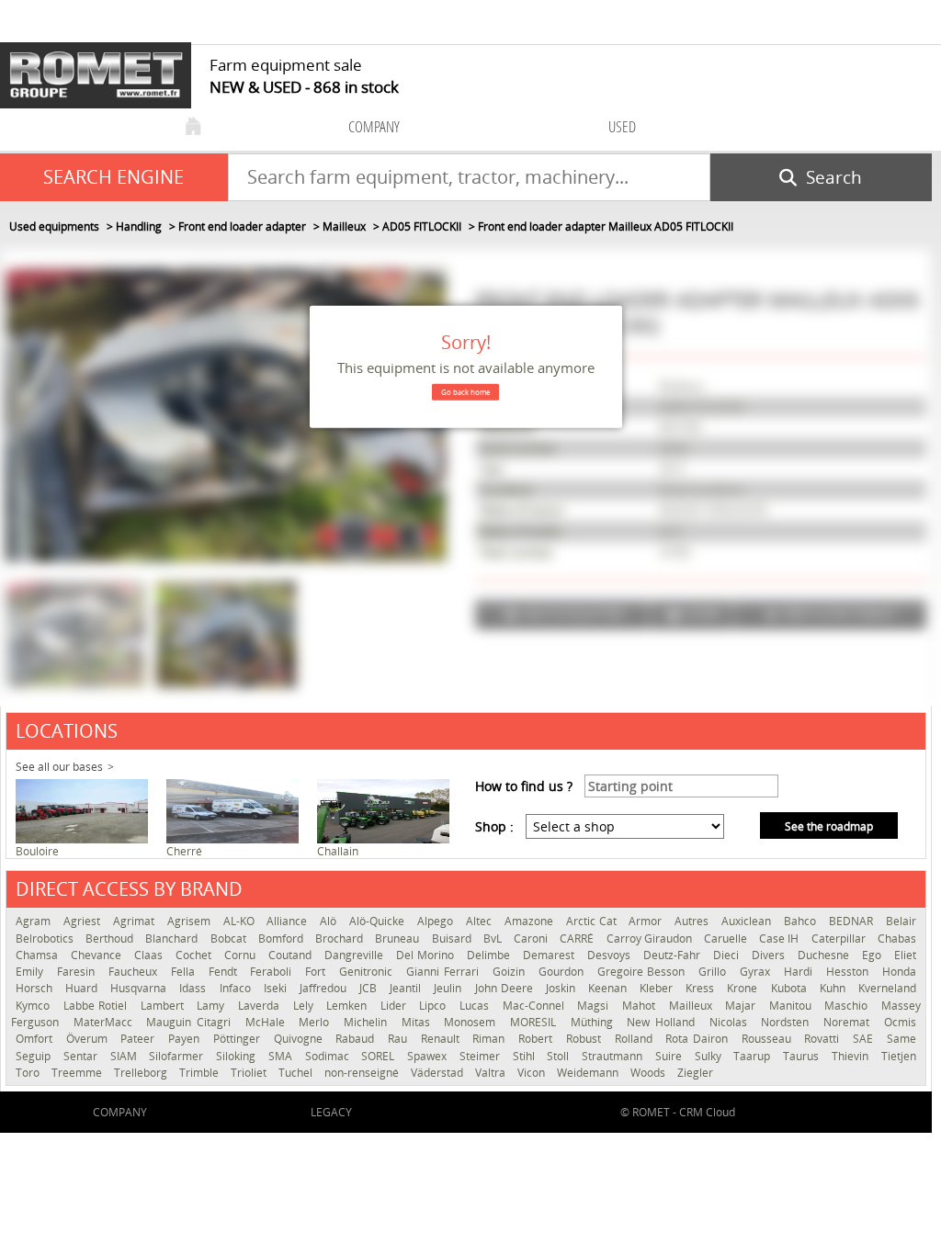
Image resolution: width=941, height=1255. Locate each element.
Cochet (195, 955)
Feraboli (273, 971)
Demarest (550, 955)
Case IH (780, 938)
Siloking (237, 1056)
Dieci (728, 955)
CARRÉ (578, 938)
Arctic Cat (593, 921)
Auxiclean (748, 921)
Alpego (437, 921)
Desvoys (610, 955)
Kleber (658, 988)
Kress (702, 988)
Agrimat (135, 921)
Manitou (792, 1005)
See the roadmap (829, 826)
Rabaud (357, 1038)
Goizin (511, 971)
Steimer (481, 1056)
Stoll (560, 1056)
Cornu (241, 955)
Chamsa (39, 955)
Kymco (35, 1005)
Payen (186, 1038)
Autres (693, 921)
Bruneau (398, 938)
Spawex (428, 1056)
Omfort (36, 1038)
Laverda (261, 1005)
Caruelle (727, 938)
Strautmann (614, 1056)
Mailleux (693, 1005)
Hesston (849, 971)
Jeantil (407, 988)
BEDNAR (853, 921)
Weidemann (589, 1072)
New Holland (663, 1022)
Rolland (636, 1038)
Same (901, 1038)
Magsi (595, 1005)
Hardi (800, 971)
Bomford (282, 938)
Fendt (225, 971)
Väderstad (438, 1072)
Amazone (531, 921)
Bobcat (229, 938)
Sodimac (329, 1056)
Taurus (802, 1056)
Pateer (139, 1038)
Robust (586, 1038)
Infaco (237, 988)
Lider (395, 1005)
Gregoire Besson (643, 971)
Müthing (594, 1022)
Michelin (368, 1022)
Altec (480, 921)
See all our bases (59, 766)
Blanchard (172, 938)
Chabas (897, 938)
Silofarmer (178, 1056)
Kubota (791, 988)
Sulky (710, 1056)
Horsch (36, 988)
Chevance (98, 955)
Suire (670, 1056)
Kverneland (887, 988)
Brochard (340, 938)
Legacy (331, 1112)
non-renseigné (363, 1072)
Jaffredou (325, 988)
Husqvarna (140, 988)
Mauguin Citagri (190, 1022)
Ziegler (695, 1072)
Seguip (35, 1056)
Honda (899, 971)
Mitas (419, 1022)
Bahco (802, 921)
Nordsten (787, 1022)
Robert (537, 1038)
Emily (32, 971)
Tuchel (296, 1072)
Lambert (164, 1005)
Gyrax (757, 971)
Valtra (491, 1072)
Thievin (852, 1056)
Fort (317, 971)
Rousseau (769, 1038)
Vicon (532, 1072)
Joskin (562, 988)
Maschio (848, 1005)
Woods (649, 1072)
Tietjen (898, 1056)
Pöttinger (239, 1038)
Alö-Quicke (378, 921)
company (374, 126)
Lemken (348, 1005)
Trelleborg (142, 1072)
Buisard (453, 938)
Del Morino (427, 955)
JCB (369, 988)
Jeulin (449, 988)
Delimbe (490, 955)
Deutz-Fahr (673, 955)
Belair (901, 921)
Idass (194, 988)
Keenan (609, 988)
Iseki (277, 988)
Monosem (472, 1022)
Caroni (532, 938)
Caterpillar (839, 938)
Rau (400, 1038)
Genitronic (368, 971)
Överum (89, 1038)
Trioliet (250, 1072)
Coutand (291, 955)
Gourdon (563, 971)
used (622, 126)
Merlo (316, 1022)
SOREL (379, 1056)
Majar (742, 1005)
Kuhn (834, 988)
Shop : (494, 826)
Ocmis (900, 1022)
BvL (494, 938)
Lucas (476, 1005)
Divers (770, 955)
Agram (35, 921)
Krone (744, 988)
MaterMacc (106, 1022)
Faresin (78, 971)
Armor (647, 921)
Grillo (714, 971)
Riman (490, 1038)
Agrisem (190, 921)
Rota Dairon (698, 1038)
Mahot (641, 1005)
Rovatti (824, 1038)
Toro (29, 1072)
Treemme (78, 1072)
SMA (282, 1056)
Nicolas (731, 1022)
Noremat (849, 1022)
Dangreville (355, 955)
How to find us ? (524, 786)
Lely (305, 1005)
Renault (442, 1038)
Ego (873, 955)
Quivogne (300, 1038)
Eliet (905, 955)
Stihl (526, 1056)
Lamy (213, 1005)
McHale (267, 1022)
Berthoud (110, 938)
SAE (865, 1038)
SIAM (125, 1056)
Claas (150, 955)
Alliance (288, 921)
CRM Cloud (707, 1112)
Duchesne (825, 955)
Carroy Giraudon (651, 938)
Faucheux (135, 971)
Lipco (434, 1005)
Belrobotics (46, 938)
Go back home (465, 392)
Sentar (82, 1056)
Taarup (753, 1056)
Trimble (200, 1072)
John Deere (506, 988)
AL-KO (240, 921)
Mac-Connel (536, 1005)
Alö (330, 921)
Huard (83, 988)
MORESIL (535, 1022)
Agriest (83, 921)
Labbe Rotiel (97, 1005)
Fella (185, 971)
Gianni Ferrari (444, 971)
